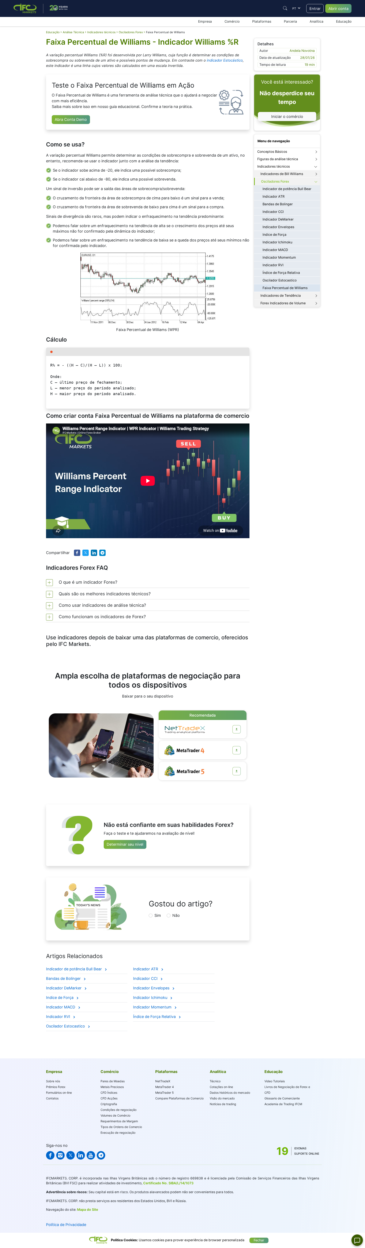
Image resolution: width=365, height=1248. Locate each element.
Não (176, 915)
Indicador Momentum (153, 1007)
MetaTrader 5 (164, 1092)
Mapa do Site (87, 1210)
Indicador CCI (146, 978)
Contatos (52, 1098)
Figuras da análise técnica (277, 159)
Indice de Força (60, 997)
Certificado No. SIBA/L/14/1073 (168, 1183)
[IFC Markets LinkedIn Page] (80, 1155)
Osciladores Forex (275, 181)
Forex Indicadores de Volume (283, 303)
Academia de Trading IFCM (283, 1104)
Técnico (215, 1081)
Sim (157, 915)
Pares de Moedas (113, 1081)
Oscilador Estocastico (66, 1026)
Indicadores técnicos (273, 166)
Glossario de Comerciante (282, 1098)
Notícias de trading (223, 1104)
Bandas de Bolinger (64, 978)
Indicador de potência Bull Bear (74, 969)
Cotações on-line (221, 1087)
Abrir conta (338, 8)
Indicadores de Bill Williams (281, 174)
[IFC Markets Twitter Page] (70, 1155)
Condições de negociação (118, 1109)
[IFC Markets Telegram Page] (101, 1155)
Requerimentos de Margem (119, 1121)
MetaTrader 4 (164, 1087)
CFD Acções (109, 1098)
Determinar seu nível (125, 844)
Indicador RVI (58, 1016)
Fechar (259, 1240)
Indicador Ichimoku (150, 997)
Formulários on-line (59, 1092)
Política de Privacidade (66, 1224)
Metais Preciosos (112, 1087)
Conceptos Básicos (272, 152)
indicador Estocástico (225, 60)
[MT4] (236, 750)
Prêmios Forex (55, 1087)
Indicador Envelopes (151, 988)
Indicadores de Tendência (280, 296)
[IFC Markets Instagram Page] (60, 1155)
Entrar (315, 8)
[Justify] (285, 8)
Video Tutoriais (274, 1081)
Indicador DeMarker (64, 988)
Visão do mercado (222, 1098)
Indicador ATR (146, 969)
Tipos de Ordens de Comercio (121, 1127)
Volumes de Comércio (115, 1115)
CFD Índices (109, 1092)
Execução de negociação (118, 1132)
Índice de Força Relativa (155, 1016)
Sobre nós (53, 1081)
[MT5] (236, 771)
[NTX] (236, 729)
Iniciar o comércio (287, 116)
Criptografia (109, 1104)
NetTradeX (162, 1081)
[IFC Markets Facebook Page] (50, 1155)
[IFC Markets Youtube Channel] (91, 1155)
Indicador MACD (61, 1007)
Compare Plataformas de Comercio (179, 1098)
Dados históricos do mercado (230, 1092)
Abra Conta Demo (71, 119)
